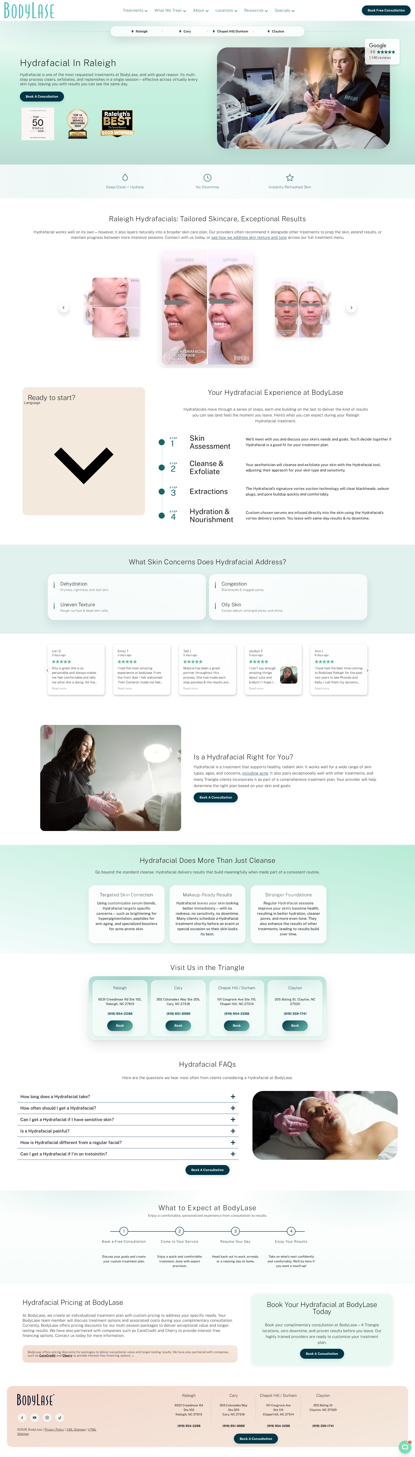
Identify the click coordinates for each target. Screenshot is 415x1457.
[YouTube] (34, 1417)
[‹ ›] (207, 307)
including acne (255, 773)
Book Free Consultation (386, 10)
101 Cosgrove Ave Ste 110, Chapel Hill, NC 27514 (236, 1001)
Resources (253, 10)
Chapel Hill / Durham (236, 988)
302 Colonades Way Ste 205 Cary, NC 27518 (233, 1410)
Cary (187, 31)
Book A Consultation (42, 96)
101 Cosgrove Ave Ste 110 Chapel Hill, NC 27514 (278, 1410)
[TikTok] (59, 1417)
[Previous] (63, 308)
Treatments (133, 10)
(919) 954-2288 (120, 1013)
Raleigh (142, 31)
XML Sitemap (76, 1429)
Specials (282, 10)
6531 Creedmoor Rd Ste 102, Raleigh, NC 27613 (120, 1001)
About (198, 10)
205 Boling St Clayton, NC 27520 (323, 1408)
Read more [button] (59, 688)
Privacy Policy (54, 1429)
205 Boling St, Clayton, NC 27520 (295, 1001)
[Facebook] (22, 1417)
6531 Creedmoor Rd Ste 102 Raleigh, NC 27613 (189, 1410)
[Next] (351, 308)
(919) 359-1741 (295, 1013)
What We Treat (168, 10)
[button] (367, 670)
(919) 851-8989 (178, 1013)
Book (120, 1025)
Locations (224, 10)
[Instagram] (47, 1417)
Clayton (278, 31)
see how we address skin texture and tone (249, 237)
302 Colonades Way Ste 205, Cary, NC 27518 (178, 1001)
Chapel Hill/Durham (232, 31)
